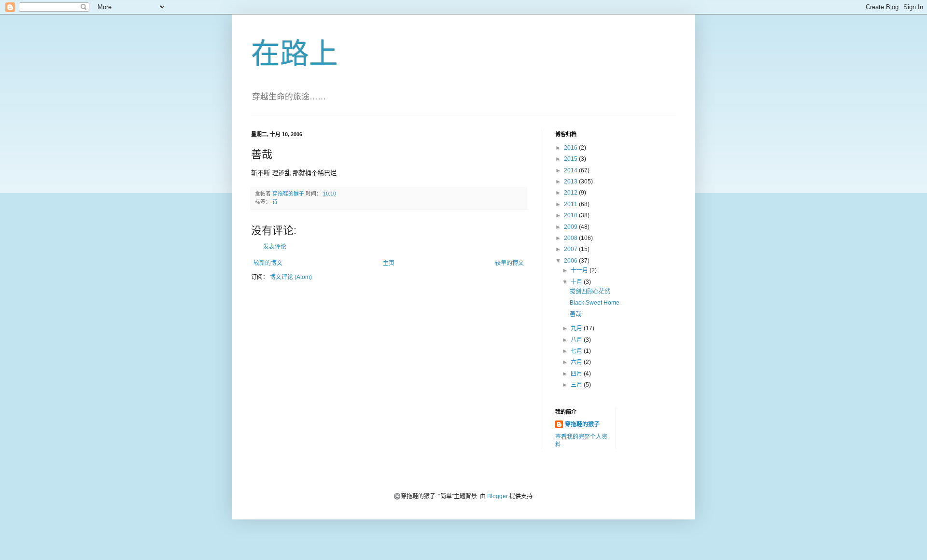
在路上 (294, 54)
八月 (577, 339)
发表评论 (274, 246)
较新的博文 (267, 263)
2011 (571, 204)
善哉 (575, 314)
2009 (571, 227)
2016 (571, 147)
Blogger (497, 496)
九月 (577, 328)
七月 (577, 351)
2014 (571, 170)
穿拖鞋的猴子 (582, 424)
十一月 (580, 270)
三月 (577, 384)
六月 (577, 362)
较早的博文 (509, 263)
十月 (577, 282)
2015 (571, 158)
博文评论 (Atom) (291, 277)
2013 (571, 181)
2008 (571, 238)
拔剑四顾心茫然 (590, 291)
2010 (571, 215)
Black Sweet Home (594, 302)
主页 (388, 263)
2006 (571, 260)
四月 (577, 373)
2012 (571, 192)
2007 (571, 249)
